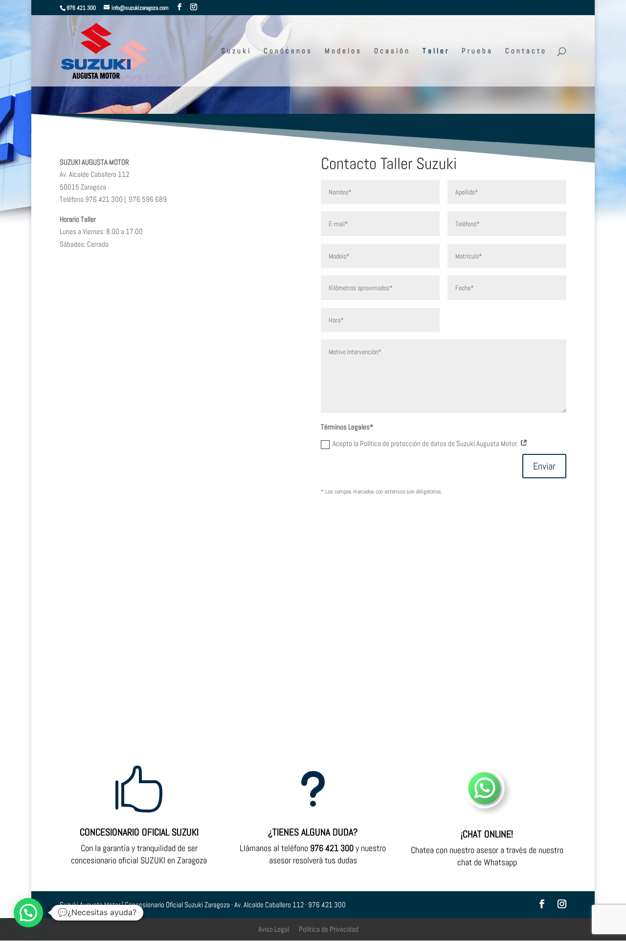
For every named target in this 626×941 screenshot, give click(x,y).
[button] (28, 912)
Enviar (544, 466)
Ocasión (392, 51)
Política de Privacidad (328, 929)
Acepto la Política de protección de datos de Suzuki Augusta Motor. (426, 443)
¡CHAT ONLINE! (487, 834)
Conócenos (288, 51)
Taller (436, 51)
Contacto (526, 51)
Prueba (477, 51)
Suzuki (236, 51)
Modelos (343, 51)
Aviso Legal (273, 929)
